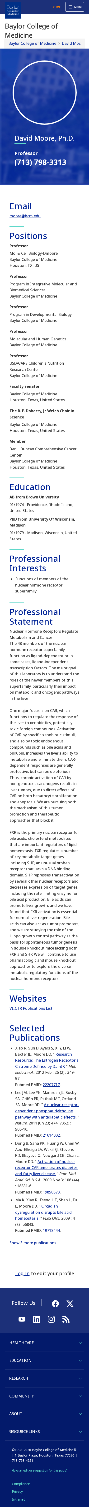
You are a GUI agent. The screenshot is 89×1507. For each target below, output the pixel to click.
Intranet (18, 1499)
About (15, 1413)
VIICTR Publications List (30, 1008)
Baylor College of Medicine (32, 43)
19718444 (51, 1230)
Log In (22, 1273)
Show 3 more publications (32, 1242)
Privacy (17, 1491)
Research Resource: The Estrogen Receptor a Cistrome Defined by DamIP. (47, 1060)
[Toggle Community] (80, 1396)
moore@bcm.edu (25, 216)
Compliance (21, 1484)
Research (18, 1378)
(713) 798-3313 (40, 162)
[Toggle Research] (80, 1378)
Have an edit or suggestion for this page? (40, 1470)
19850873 (51, 1192)
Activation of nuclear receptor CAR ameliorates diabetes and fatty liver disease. (46, 1167)
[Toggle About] (80, 1414)
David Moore (73, 43)
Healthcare (21, 1342)
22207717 (51, 1084)
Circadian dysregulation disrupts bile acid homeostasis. (43, 1212)
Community (21, 1396)
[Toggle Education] (80, 1360)
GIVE (57, 7)
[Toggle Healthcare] (80, 1343)
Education (20, 1360)
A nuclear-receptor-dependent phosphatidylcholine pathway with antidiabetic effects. (47, 1110)
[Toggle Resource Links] (80, 1432)
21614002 (51, 1135)
